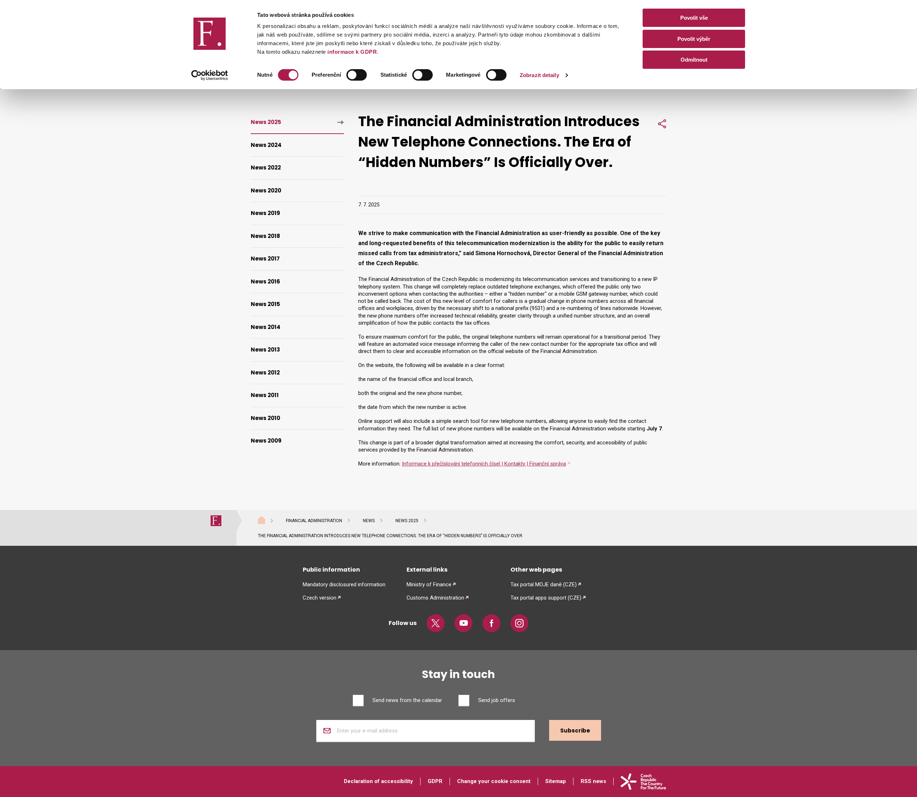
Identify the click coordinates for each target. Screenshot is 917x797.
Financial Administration (314, 520)
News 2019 (265, 213)
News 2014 (265, 327)
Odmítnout (694, 60)
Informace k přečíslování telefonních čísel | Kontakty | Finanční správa (484, 463)
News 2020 (266, 190)
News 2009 (266, 440)
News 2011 (265, 395)
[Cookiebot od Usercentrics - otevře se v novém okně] (209, 75)
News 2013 (265, 349)
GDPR (435, 781)
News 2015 (265, 304)
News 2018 (265, 236)
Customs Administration (435, 598)
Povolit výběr (693, 39)
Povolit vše (694, 18)
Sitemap (555, 781)
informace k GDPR (351, 52)
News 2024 (266, 145)
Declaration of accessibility (378, 781)
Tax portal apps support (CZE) (545, 598)
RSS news (593, 781)
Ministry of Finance (429, 584)
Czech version (319, 598)
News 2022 (266, 167)
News (369, 520)
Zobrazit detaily (539, 75)
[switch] (356, 75)
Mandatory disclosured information (344, 584)
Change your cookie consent (493, 781)
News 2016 (265, 281)
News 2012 (265, 372)
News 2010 (265, 418)
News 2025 (266, 122)
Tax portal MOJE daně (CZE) (543, 584)
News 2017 (265, 258)
